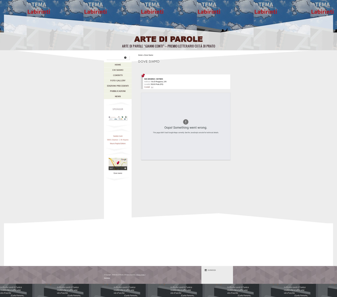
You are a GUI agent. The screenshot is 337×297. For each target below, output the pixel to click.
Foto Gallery (117, 80)
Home (140, 55)
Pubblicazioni (118, 91)
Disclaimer (107, 278)
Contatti (147, 87)
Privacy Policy (141, 274)
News (118, 96)
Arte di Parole (168, 39)
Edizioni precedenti (118, 86)
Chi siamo (117, 70)
